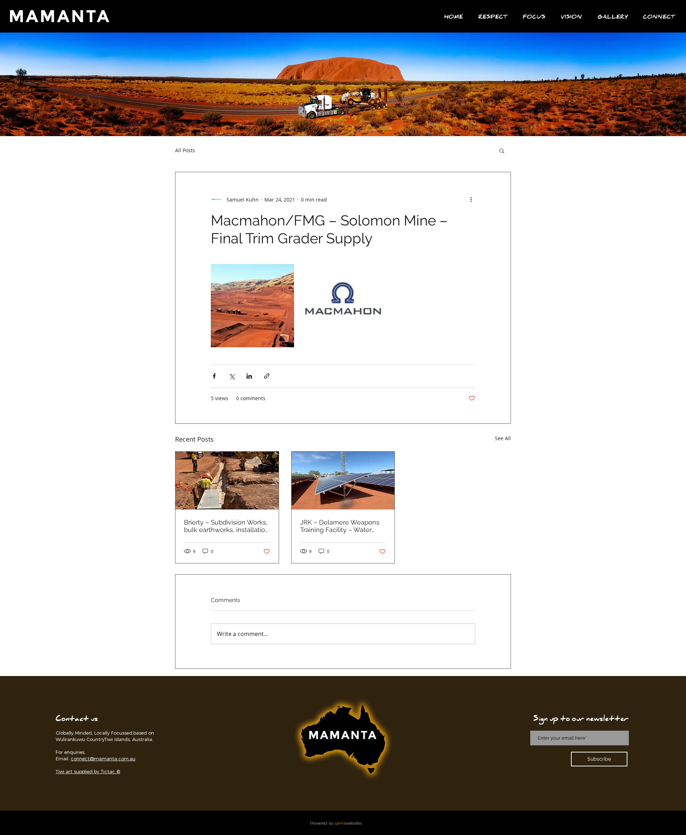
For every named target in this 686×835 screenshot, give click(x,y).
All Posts (185, 150)
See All (503, 438)
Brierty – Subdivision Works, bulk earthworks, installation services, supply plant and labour (226, 525)
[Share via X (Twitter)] (231, 376)
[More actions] (471, 199)
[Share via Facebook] (214, 376)
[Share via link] (266, 376)
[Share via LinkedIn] (249, 376)
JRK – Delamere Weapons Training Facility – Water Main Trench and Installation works (342, 525)
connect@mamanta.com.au (103, 758)
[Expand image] (252, 305)
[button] (658, 18)
